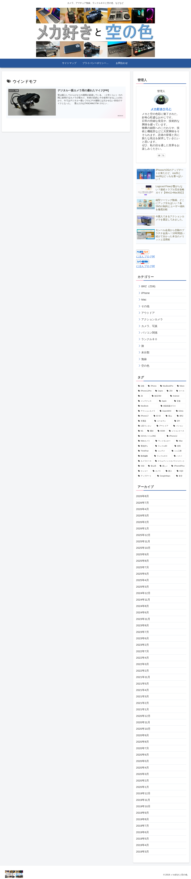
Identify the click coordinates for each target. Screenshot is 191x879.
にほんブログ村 (145, 256)
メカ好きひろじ (161, 109)
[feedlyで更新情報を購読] (159, 155)
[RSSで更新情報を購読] (163, 155)
